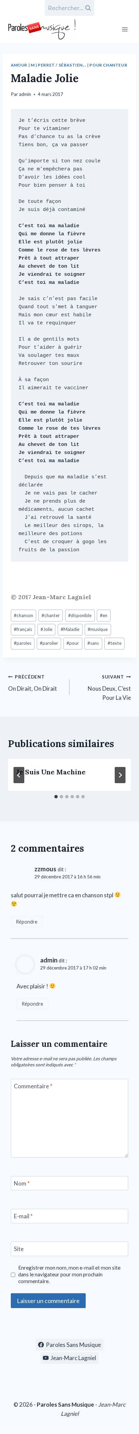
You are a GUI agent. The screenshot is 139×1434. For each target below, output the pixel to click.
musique (98, 629)
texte (114, 643)
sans (93, 643)
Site (19, 1248)
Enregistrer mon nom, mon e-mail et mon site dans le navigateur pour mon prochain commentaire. (69, 1274)
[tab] (56, 796)
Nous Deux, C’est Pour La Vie (109, 687)
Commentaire (33, 1086)
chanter (50, 615)
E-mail (23, 1216)
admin (25, 94)
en (103, 615)
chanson (23, 615)
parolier (49, 643)
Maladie (70, 629)
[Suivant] (120, 775)
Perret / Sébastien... (62, 65)
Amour (19, 65)
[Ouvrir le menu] (124, 29)
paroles (22, 643)
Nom (22, 1183)
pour (72, 643)
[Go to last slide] (18, 775)
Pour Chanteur (108, 65)
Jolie (46, 629)
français (23, 629)
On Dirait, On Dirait (32, 683)
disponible (79, 615)
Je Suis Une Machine (51, 772)
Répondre (26, 922)
